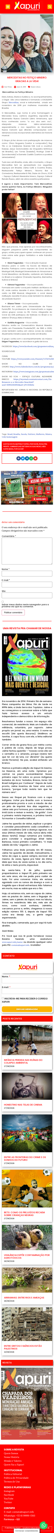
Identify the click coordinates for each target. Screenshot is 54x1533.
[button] (8, 6)
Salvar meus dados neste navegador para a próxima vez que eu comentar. (25, 606)
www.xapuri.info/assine (12, 942)
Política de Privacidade (16, 1477)
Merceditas (14, 102)
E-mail (6, 580)
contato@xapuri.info (20, 945)
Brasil (33, 87)
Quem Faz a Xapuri (14, 1464)
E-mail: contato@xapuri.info (19, 1511)
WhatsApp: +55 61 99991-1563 (19, 1515)
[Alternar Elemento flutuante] (44, 1525)
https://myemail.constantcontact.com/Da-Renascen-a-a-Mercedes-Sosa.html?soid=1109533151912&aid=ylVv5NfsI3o (27, 382)
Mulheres (40, 434)
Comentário (9, 536)
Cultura (37, 87)
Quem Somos (11, 1453)
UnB (4, 437)
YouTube (8, 1498)
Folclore (31, 434)
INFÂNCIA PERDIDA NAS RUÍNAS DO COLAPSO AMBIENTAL (23, 1061)
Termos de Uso (12, 1481)
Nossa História (11, 1457)
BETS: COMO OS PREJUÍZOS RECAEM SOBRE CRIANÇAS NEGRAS (24, 1214)
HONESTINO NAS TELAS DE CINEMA (23, 1104)
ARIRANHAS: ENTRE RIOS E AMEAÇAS (24, 1297)
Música (48, 434)
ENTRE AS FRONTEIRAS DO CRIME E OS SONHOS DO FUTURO (25, 1159)
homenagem (11, 437)
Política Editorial (13, 1474)
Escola (24, 434)
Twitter (8, 1502)
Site (3, 591)
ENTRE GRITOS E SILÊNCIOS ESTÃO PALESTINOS (23, 1347)
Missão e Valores (12, 1460)
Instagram (9, 1491)
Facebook (9, 1494)
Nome (6, 569)
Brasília (16, 434)
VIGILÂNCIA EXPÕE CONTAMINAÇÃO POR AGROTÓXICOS (27, 1256)
